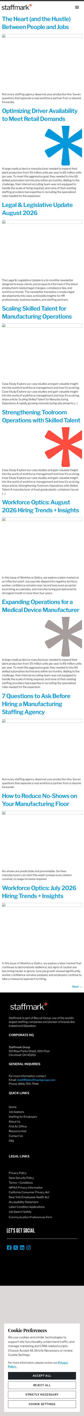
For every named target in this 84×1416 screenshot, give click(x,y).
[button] (76, 7)
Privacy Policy (17, 1173)
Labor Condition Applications (27, 1206)
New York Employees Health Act (29, 1197)
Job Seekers (16, 1111)
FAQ (11, 1140)
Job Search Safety (20, 1211)
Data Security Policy (21, 1177)
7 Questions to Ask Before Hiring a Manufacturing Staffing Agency (36, 703)
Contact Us (16, 1136)
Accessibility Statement (23, 1202)
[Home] (17, 6)
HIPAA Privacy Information (26, 1187)
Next (77, 986)
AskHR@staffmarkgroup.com (36, 1079)
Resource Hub (17, 1131)
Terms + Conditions (21, 1182)
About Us (14, 1121)
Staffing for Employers (23, 1116)
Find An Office (18, 1126)
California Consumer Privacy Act (29, 1192)
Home (12, 1107)
